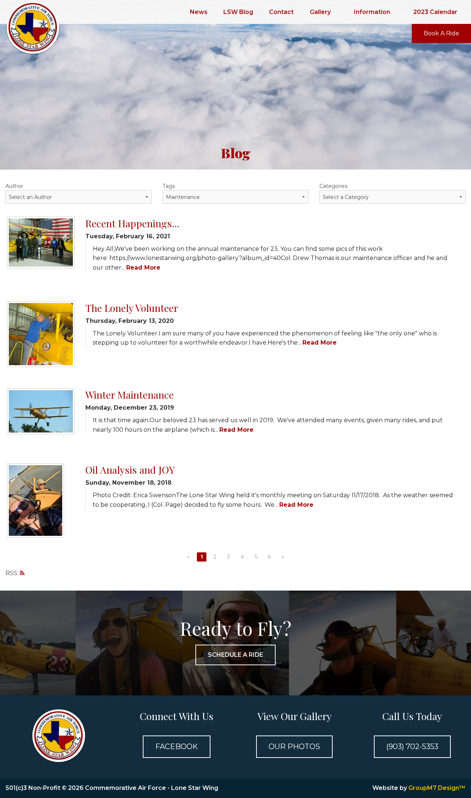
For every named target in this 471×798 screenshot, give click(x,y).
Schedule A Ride (235, 654)
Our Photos (294, 746)
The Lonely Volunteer (131, 307)
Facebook (176, 746)
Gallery (320, 11)
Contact (281, 11)
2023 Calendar (435, 11)
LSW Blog (238, 11)
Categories (333, 186)
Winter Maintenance (129, 394)
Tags (169, 186)
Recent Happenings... (132, 223)
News (199, 11)
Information (372, 11)
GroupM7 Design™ (436, 787)
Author (14, 186)
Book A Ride (441, 33)
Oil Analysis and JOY (130, 469)
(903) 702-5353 (412, 746)
